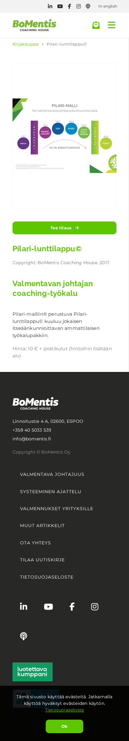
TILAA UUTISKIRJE (42, 560)
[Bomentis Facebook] (69, 6)
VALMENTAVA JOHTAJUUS (52, 474)
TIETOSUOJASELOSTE (47, 577)
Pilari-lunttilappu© (67, 43)
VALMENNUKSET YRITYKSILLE (56, 508)
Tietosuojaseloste (64, 710)
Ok (64, 726)
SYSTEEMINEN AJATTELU (50, 491)
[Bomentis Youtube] (60, 6)
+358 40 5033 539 (32, 430)
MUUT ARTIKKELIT (42, 525)
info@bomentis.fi (32, 439)
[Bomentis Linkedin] (50, 6)
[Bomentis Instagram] (78, 6)
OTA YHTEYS (35, 543)
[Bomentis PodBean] (88, 6)
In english (107, 6)
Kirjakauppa (26, 43)
